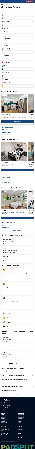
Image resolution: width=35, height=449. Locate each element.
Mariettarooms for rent (6, 132)
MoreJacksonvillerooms (17, 217)
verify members (7, 273)
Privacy (6, 439)
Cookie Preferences (12, 439)
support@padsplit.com (6, 405)
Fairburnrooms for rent (6, 129)
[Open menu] (2, 1)
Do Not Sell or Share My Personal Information (23, 439)
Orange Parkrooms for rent (7, 223)
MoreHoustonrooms (17, 169)
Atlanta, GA (4, 402)
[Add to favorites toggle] (26, 95)
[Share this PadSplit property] (24, 95)
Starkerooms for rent (6, 227)
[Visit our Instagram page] (5, 407)
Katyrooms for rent (5, 175)
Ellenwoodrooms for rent (6, 130)
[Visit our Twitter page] (3, 407)
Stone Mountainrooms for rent (7, 127)
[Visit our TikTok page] (7, 407)
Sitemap (2, 439)
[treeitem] (17, 368)
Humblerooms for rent (6, 179)
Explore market (5, 341)
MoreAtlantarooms (17, 121)
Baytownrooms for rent (6, 180)
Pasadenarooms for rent (6, 177)
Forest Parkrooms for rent (6, 134)
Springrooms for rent (5, 182)
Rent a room (30, 1)
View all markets (17, 359)
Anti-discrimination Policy (11, 441)
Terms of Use (3, 441)
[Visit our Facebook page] (2, 407)
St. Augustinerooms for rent (7, 225)
